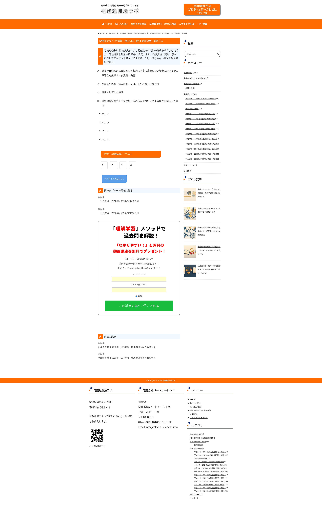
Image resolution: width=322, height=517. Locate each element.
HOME (108, 24)
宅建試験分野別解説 (191, 84)
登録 (140, 296)
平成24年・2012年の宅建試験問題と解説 (200, 99)
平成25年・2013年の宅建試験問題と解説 (200, 159)
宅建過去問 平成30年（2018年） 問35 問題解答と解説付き (126, 357)
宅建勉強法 (188, 73)
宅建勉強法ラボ (168, 380)
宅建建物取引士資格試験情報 (195, 78)
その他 (186, 171)
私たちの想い (121, 24)
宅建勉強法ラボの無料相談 (162, 24)
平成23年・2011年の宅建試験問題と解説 (200, 104)
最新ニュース (189, 165)
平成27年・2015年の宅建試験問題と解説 (200, 149)
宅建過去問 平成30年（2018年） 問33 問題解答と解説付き (126, 347)
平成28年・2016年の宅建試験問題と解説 (200, 144)
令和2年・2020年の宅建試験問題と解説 (200, 124)
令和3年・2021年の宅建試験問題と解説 (200, 119)
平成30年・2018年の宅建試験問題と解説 (200, 134)
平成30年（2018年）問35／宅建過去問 (119, 213)
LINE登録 (202, 24)
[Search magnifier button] (218, 54)
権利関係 (188, 88)
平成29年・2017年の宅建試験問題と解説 (200, 139)
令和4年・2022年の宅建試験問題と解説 (200, 114)
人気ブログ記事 (186, 24)
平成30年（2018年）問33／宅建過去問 (119, 201)
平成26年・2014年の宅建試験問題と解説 (200, 154)
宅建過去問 (188, 94)
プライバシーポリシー (199, 418)
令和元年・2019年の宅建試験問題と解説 (200, 129)
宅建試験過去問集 (191, 109)
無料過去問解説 (138, 24)
